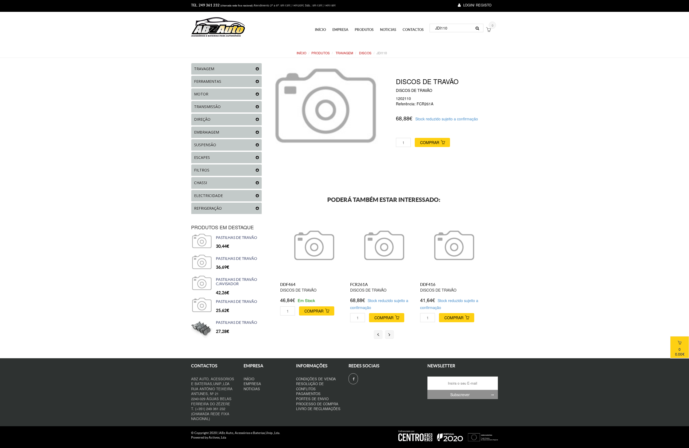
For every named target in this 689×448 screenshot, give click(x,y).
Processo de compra (317, 403)
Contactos (413, 30)
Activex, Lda (217, 437)
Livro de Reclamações (318, 408)
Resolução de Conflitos (310, 386)
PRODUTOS (364, 30)
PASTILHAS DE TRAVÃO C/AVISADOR (236, 281)
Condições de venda (316, 378)
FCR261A (359, 284)
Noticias (388, 30)
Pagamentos (308, 393)
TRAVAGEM (344, 53)
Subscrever (460, 394)
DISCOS (364, 53)
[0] (488, 30)
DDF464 (288, 284)
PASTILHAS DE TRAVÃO (236, 237)
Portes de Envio (312, 398)
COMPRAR (429, 142)
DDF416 (427, 284)
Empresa (340, 30)
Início (320, 30)
